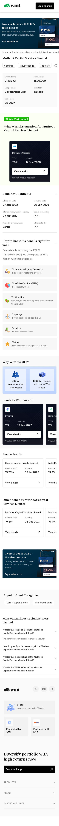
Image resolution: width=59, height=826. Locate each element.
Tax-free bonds (43, 602)
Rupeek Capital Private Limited (21, 462)
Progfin (9, 415)
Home (5, 52)
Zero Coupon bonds (17, 602)
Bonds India (17, 52)
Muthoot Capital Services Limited (42, 52)
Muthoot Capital (21, 152)
